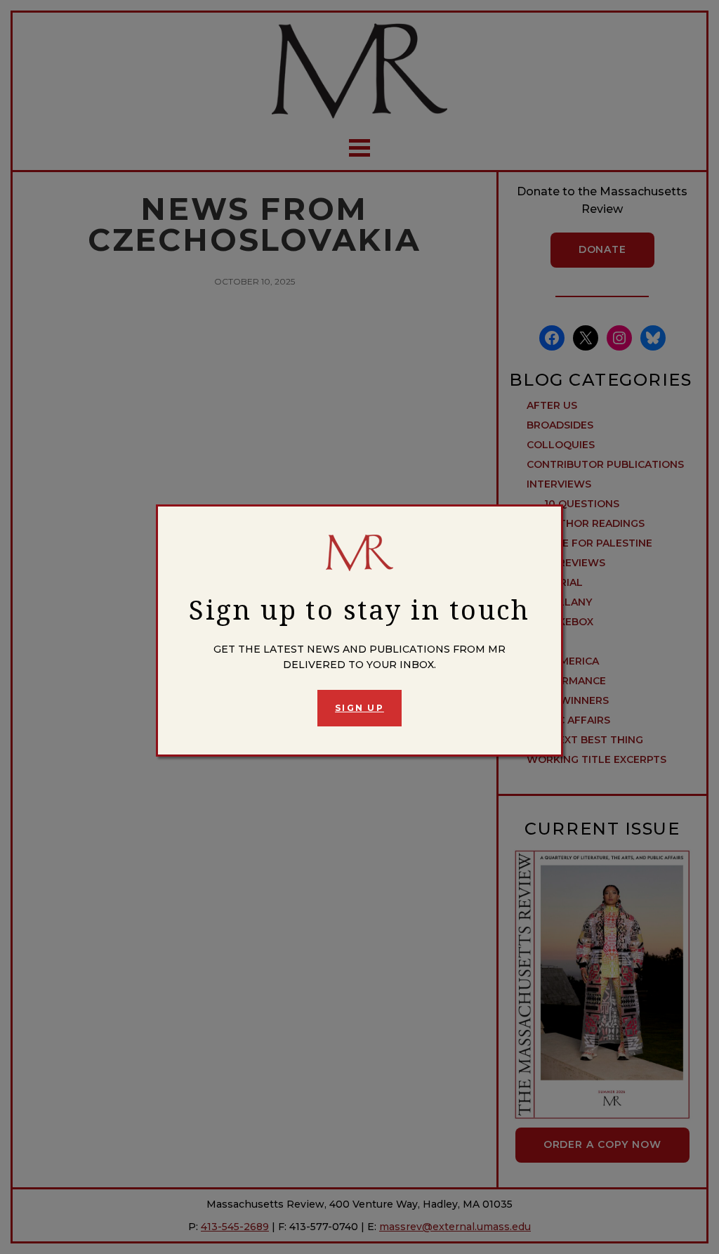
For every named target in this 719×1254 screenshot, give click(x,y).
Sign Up (359, 708)
